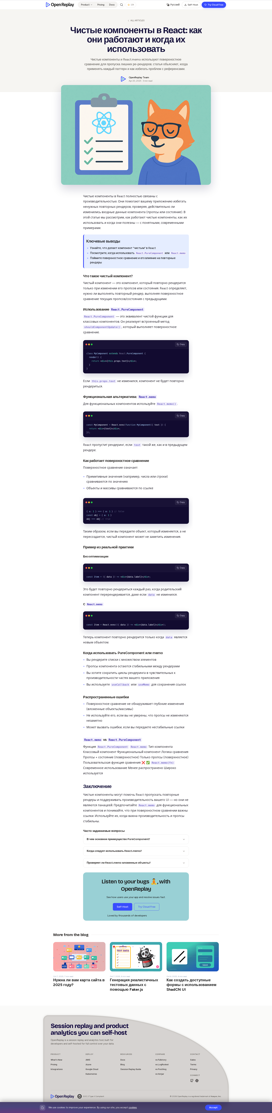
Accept (213, 1107)
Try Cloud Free (215, 4)
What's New (56, 1059)
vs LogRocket (162, 1064)
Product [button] (85, 4)
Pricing (100, 4)
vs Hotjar (159, 1073)
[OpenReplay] (62, 1096)
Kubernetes (91, 1073)
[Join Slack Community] (197, 1080)
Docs (112, 4)
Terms (193, 1064)
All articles (137, 20)
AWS (88, 1059)
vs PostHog (160, 1069)
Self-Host (193, 4)
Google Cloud (92, 1069)
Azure (88, 1064)
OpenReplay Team (139, 77)
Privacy (193, 1069)
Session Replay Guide (130, 1069)
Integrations (57, 1069)
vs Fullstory (160, 1059)
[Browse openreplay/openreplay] (192, 1080)
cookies (133, 1107)
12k (132, 5)
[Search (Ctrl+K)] (122, 5)
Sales (193, 1059)
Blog (122, 1064)
